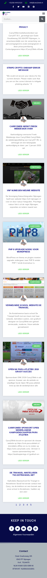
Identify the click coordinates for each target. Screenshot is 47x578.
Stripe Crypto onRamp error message (23, 69)
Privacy (23, 27)
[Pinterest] (33, 6)
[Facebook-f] (13, 6)
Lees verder (23, 56)
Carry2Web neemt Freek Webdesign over (23, 127)
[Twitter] (18, 6)
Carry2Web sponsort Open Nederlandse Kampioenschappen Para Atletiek (23, 431)
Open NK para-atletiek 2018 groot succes (23, 370)
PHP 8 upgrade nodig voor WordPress (23, 250)
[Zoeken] (42, 19)
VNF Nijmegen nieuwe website (23, 190)
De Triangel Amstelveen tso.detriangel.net (23, 474)
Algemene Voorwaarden (23, 534)
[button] (43, 13)
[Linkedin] (28, 6)
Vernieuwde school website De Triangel (23, 306)
